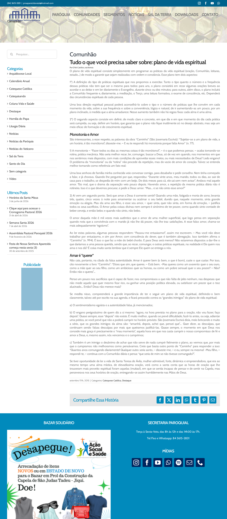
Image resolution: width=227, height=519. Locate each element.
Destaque (126, 380)
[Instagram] (136, 462)
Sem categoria (17, 171)
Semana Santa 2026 (21, 222)
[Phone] (200, 462)
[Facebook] (147, 462)
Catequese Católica (112, 380)
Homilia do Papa (19, 118)
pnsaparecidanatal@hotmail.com (38, 3)
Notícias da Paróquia (21, 141)
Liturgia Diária (17, 126)
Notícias (14, 133)
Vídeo (12, 179)
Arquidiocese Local (20, 73)
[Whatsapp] (168, 462)
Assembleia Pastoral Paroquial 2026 (30, 233)
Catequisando (17, 96)
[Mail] (189, 462)
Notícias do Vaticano (21, 148)
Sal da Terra (16, 156)
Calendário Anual (19, 81)
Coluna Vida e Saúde (21, 103)
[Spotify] (178, 462)
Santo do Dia (17, 163)
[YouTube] (157, 462)
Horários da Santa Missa (23, 197)
